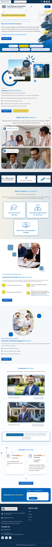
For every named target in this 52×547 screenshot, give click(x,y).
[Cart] (42, 1)
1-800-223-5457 (7, 531)
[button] (28, 480)
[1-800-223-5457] (2, 531)
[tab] (13, 48)
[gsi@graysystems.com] (2, 520)
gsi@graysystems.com (8, 519)
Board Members (38, 492)
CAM (30, 492)
